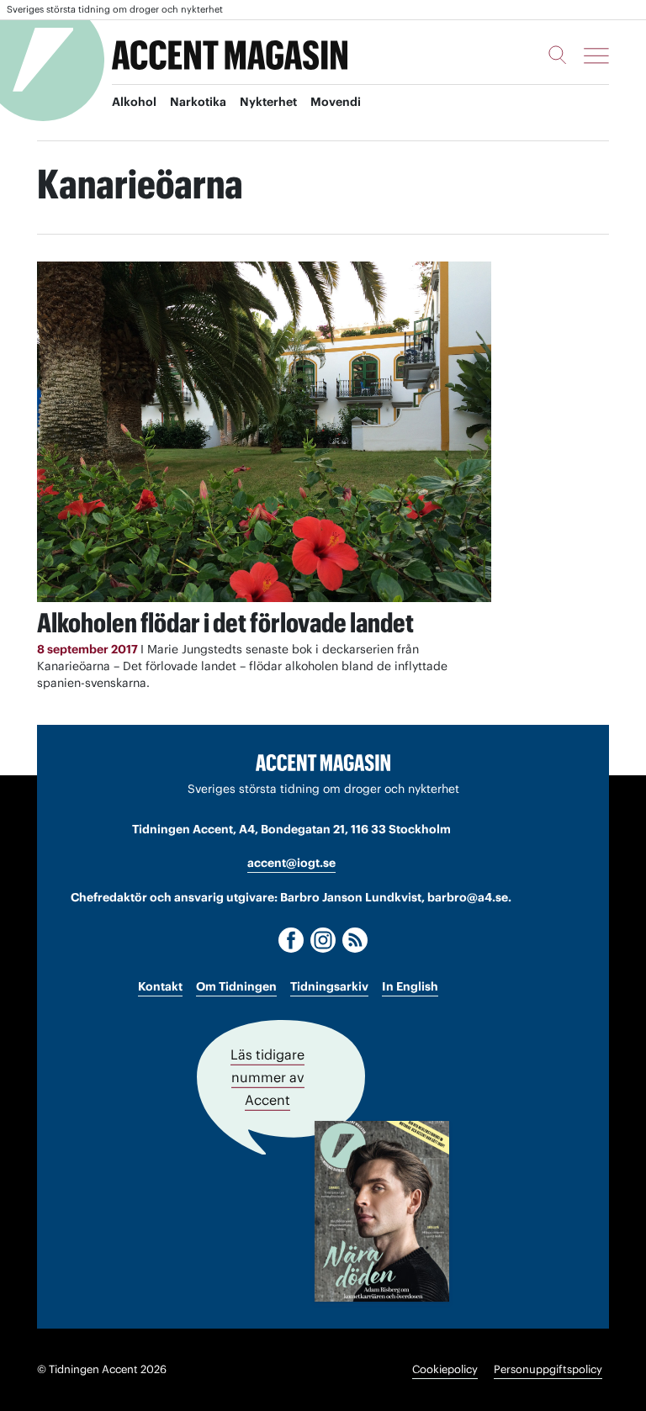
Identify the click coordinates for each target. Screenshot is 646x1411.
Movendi (335, 101)
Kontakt (160, 986)
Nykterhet (268, 101)
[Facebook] (291, 940)
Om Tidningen (236, 986)
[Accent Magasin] (229, 55)
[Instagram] (323, 940)
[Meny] (596, 55)
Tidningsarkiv (329, 986)
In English (410, 986)
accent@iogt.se (291, 862)
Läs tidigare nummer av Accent (267, 1077)
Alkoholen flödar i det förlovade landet (225, 622)
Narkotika (198, 101)
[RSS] (355, 940)
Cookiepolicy (445, 1369)
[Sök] (557, 54)
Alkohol (134, 101)
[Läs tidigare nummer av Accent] (382, 1211)
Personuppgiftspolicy (548, 1369)
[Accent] (323, 762)
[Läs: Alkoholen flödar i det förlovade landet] (264, 432)
